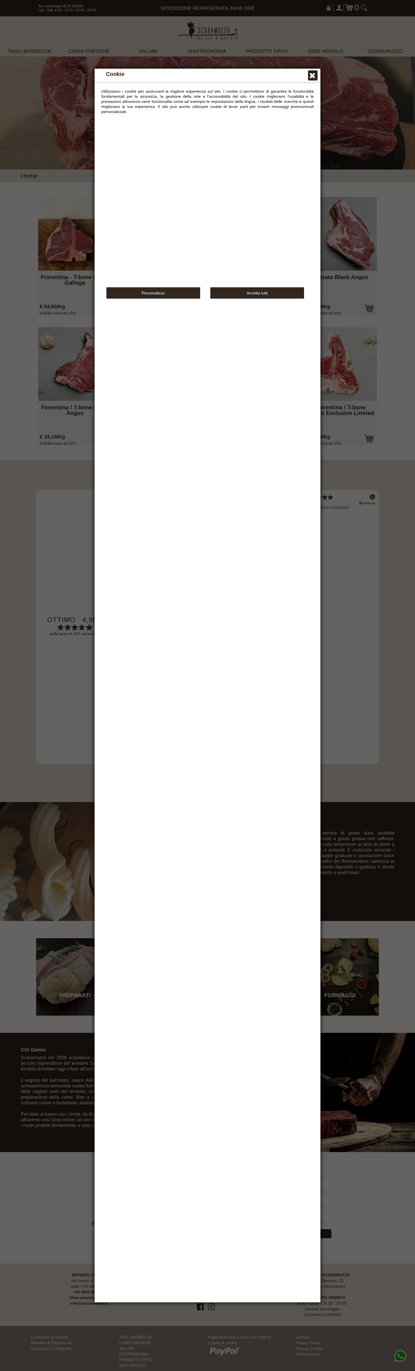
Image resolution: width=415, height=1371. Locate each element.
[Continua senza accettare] (312, 77)
